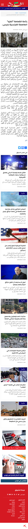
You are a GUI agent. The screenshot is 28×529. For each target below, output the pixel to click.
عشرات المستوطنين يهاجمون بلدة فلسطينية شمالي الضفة (15, 317)
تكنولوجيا (22, 504)
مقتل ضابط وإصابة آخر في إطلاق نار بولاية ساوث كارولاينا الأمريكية (14, 175)
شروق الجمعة (11, 510)
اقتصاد (23, 502)
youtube (10, 494)
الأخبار (23, 8)
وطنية (13, 502)
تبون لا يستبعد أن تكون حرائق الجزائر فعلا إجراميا (15, 283)
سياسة (13, 516)
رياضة (23, 510)
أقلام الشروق (21, 500)
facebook (17, 494)
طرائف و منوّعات (11, 512)
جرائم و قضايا (22, 506)
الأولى (26, 140)
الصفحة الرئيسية (23, 13)
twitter (19, 494)
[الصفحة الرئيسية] (15, 3)
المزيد (2, 4)
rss (14, 494)
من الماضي (22, 516)
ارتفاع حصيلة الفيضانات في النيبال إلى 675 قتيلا (16, 351)
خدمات (13, 508)
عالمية (16, 13)
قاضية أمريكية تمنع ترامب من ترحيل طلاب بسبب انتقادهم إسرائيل (15, 248)
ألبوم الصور (12, 500)
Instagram (8, 494)
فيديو (13, 514)
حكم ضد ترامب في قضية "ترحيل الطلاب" (15, 386)
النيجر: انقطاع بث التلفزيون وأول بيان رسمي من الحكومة (14, 420)
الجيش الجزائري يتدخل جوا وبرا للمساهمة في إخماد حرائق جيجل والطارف (14, 211)
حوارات (23, 508)
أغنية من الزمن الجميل (21, 518)
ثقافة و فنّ (12, 504)
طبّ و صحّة (22, 512)
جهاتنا (13, 506)
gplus (12, 494)
